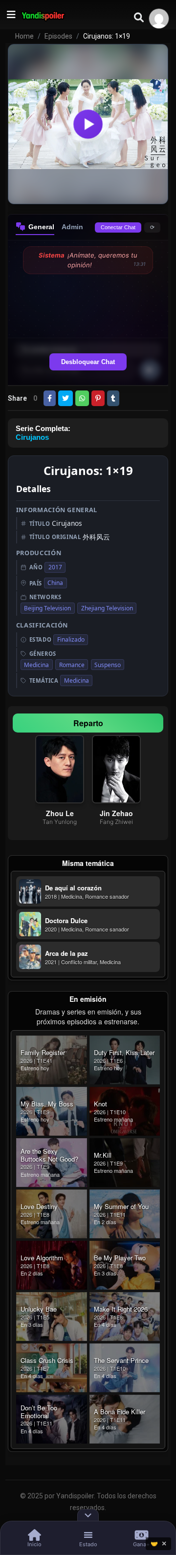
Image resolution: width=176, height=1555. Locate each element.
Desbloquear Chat (88, 362)
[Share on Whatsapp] (82, 398)
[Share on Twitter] (65, 398)
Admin (72, 227)
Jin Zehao (116, 813)
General (41, 227)
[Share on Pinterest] (98, 398)
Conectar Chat (118, 227)
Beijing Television (47, 608)
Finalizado (71, 639)
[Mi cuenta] (159, 18)
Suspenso (107, 665)
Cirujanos (32, 437)
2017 (55, 567)
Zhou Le (60, 813)
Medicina (36, 665)
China (55, 583)
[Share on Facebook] (50, 398)
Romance (72, 665)
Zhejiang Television (107, 608)
